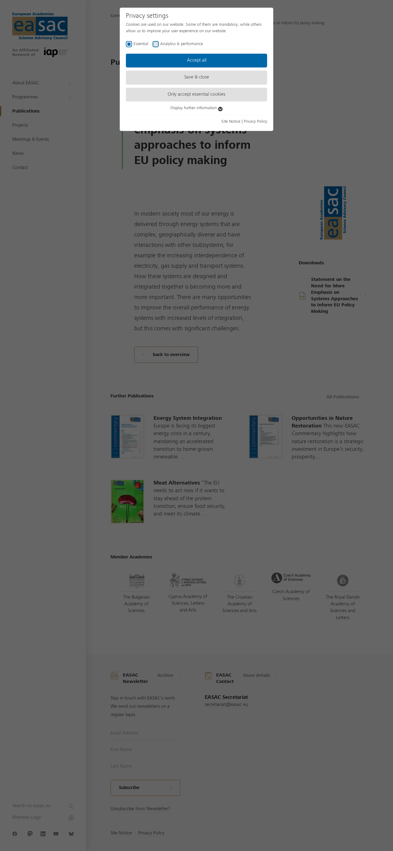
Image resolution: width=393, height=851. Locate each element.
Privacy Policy (255, 121)
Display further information (194, 108)
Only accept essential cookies (196, 94)
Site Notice (230, 121)
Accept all (196, 60)
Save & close (196, 77)
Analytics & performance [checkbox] (181, 44)
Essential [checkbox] (141, 44)
